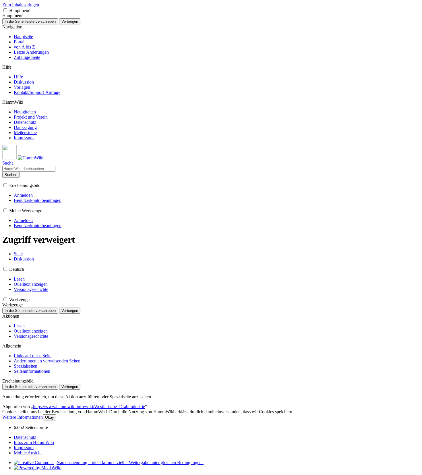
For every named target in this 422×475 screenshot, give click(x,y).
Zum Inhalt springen (20, 4)
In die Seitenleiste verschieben (30, 21)
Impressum (24, 447)
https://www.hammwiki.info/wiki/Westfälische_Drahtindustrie (89, 406)
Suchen (11, 175)
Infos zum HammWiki (34, 442)
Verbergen (69, 21)
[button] (5, 10)
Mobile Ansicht (28, 452)
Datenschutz (25, 437)
